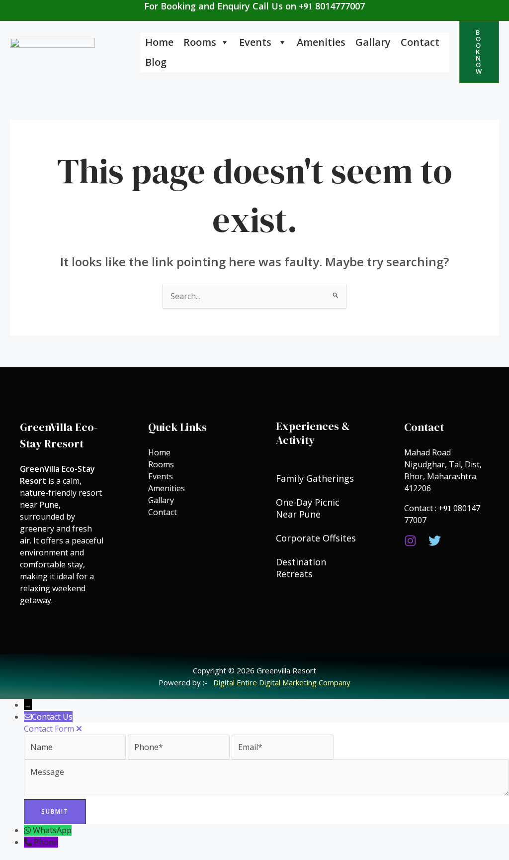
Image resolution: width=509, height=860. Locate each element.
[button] (479, 52)
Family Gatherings (315, 478)
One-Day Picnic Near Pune (307, 508)
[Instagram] (410, 541)
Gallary (373, 42)
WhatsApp (52, 830)
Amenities (321, 42)
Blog (156, 62)
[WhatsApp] (28, 830)
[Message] (266, 793)
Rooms (199, 42)
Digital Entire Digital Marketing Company (281, 682)
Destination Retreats (301, 568)
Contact (420, 42)
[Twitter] (434, 541)
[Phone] (29, 842)
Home (159, 42)
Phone (46, 842)
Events (256, 42)
